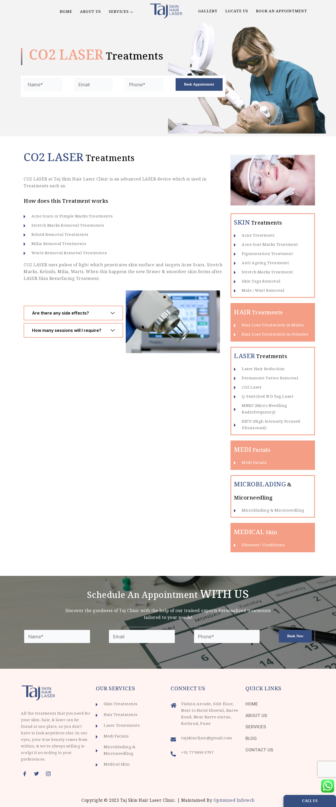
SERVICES (119, 12)
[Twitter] (38, 774)
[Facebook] (26, 774)
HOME (66, 12)
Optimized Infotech (234, 800)
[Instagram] (50, 774)
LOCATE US (236, 11)
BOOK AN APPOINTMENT (281, 11)
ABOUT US (90, 12)
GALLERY (207, 11)
